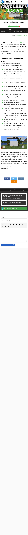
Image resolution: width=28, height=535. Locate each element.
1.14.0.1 (22, 42)
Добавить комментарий (8, 244)
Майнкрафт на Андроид (22, 35)
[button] (2, 224)
